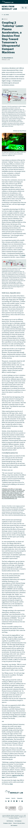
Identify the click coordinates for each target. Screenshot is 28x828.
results (23, 255)
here (11, 784)
